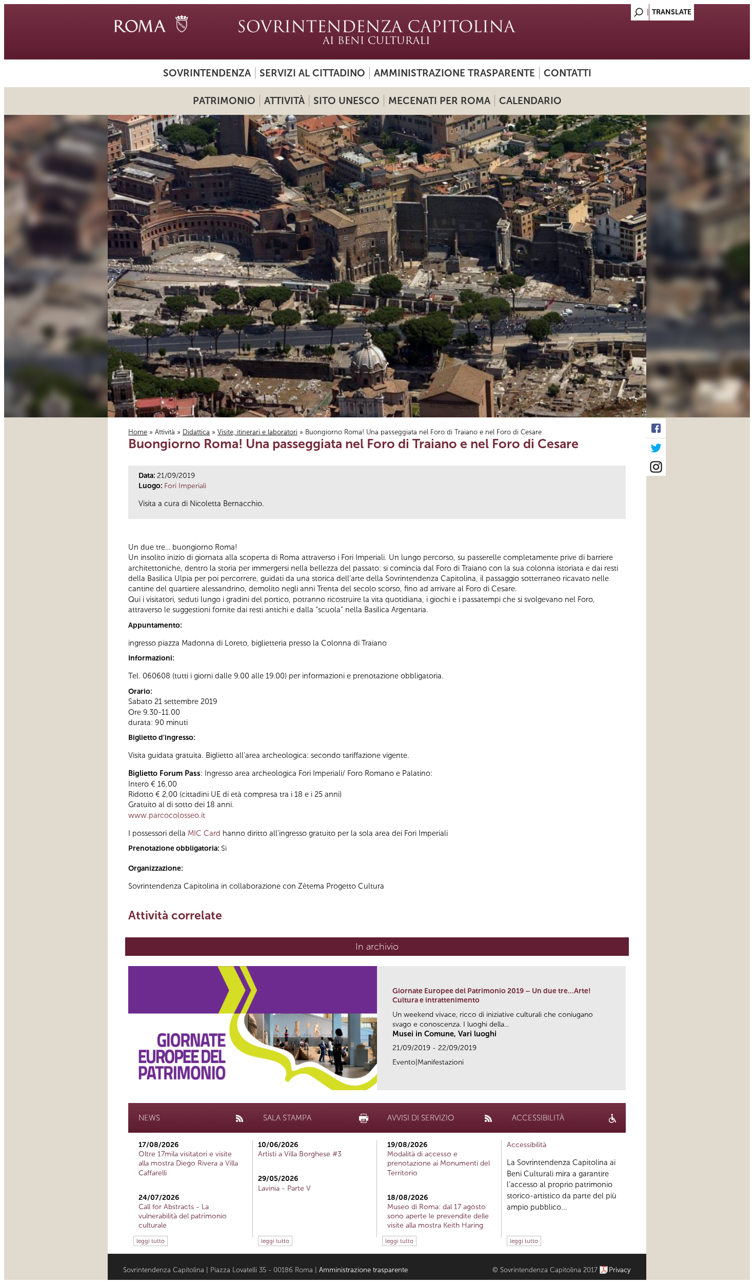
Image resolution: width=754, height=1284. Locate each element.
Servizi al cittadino (312, 73)
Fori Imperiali (185, 486)
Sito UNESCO (346, 101)
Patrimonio (224, 101)
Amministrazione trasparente (454, 73)
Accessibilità (526, 1144)
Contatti (567, 73)
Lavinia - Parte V (284, 1188)
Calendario (530, 101)
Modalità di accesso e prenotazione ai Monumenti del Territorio (438, 1163)
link (621, 1079)
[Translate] (613, 9)
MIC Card (204, 833)
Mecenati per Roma (439, 101)
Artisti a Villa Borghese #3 (300, 1154)
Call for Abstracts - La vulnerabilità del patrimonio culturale (182, 1216)
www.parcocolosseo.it (166, 815)
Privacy (620, 1270)
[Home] (377, 31)
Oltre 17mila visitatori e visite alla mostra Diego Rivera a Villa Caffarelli (188, 1163)
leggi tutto (150, 1241)
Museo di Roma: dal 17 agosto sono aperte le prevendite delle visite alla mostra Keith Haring (438, 1216)
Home (137, 432)
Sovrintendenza (207, 73)
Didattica (196, 432)
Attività (284, 101)
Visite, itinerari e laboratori (257, 432)
